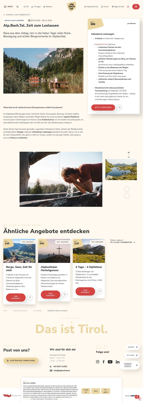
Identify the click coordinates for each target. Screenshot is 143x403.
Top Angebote (37, 310)
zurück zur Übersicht (17, 15)
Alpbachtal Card (101, 44)
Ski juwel (131, 355)
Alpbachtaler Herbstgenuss (50, 269)
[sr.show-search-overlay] (17, 7)
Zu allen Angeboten (121, 242)
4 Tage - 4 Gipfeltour (89, 267)
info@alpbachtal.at (62, 370)
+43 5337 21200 (60, 366)
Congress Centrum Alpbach (128, 365)
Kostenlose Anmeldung (22, 360)
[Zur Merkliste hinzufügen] (119, 107)
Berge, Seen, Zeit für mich (19, 269)
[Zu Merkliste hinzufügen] (30, 297)
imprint (60, 399)
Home (5, 310)
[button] (26, 381)
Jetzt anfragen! (103, 107)
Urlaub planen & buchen (20, 310)
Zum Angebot (15, 297)
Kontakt (131, 347)
